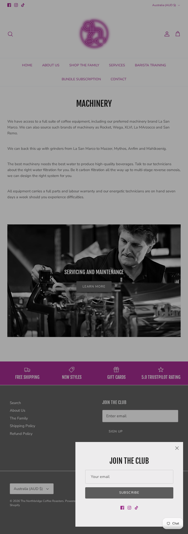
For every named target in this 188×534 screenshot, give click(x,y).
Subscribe (129, 492)
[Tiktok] (136, 508)
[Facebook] (122, 508)
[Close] (177, 448)
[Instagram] (129, 508)
